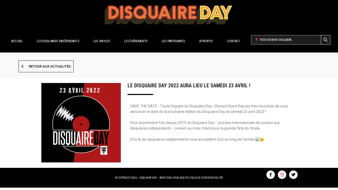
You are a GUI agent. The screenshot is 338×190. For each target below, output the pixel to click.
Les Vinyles (101, 41)
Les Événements (136, 41)
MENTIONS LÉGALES (170, 177)
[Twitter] (293, 174)
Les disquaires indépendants (58, 41)
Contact (233, 41)
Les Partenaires (173, 41)
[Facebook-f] (270, 174)
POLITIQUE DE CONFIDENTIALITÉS (204, 177)
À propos (206, 41)
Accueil (17, 41)
